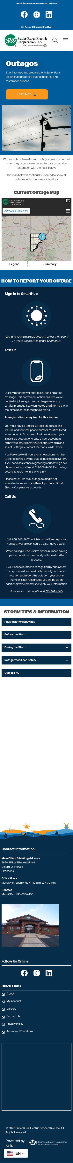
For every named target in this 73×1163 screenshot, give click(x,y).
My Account (27, 27)
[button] (68, 200)
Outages (38, 27)
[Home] (26, 40)
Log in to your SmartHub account (26, 336)
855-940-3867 (20, 539)
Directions (8, 871)
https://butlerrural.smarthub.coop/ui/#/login (32, 443)
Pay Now (47, 27)
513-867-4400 (54, 591)
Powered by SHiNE (15, 1144)
